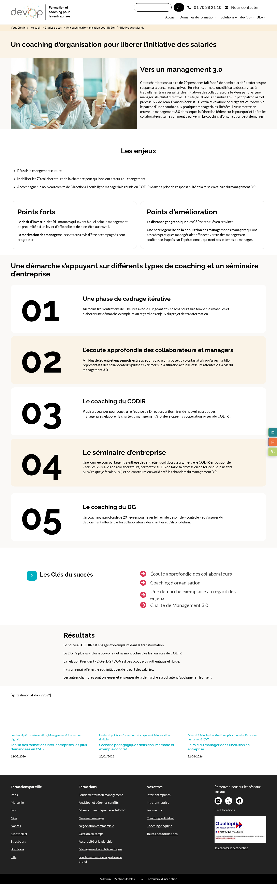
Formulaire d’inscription (161, 879)
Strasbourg (18, 841)
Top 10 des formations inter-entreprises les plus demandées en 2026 (49, 747)
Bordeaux (17, 849)
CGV (140, 879)
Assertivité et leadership (96, 841)
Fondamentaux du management (101, 795)
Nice (14, 818)
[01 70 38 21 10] (204, 7)
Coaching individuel (160, 818)
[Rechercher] (179, 7)
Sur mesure (154, 810)
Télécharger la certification (231, 848)
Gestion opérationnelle (229, 735)
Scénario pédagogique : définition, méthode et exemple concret (136, 747)
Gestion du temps (91, 834)
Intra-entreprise (158, 802)
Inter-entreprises (159, 795)
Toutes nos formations (162, 834)
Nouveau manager (91, 818)
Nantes (16, 826)
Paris (14, 795)
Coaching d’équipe (159, 826)
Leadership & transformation (29, 735)
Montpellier (19, 834)
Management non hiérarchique (100, 849)
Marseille (17, 802)
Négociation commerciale (96, 826)
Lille (13, 857)
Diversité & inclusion (201, 735)
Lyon (14, 810)
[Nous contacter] (242, 7)
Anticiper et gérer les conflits (99, 802)
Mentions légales (124, 879)
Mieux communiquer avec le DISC (102, 810)
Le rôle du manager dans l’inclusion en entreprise (219, 747)
